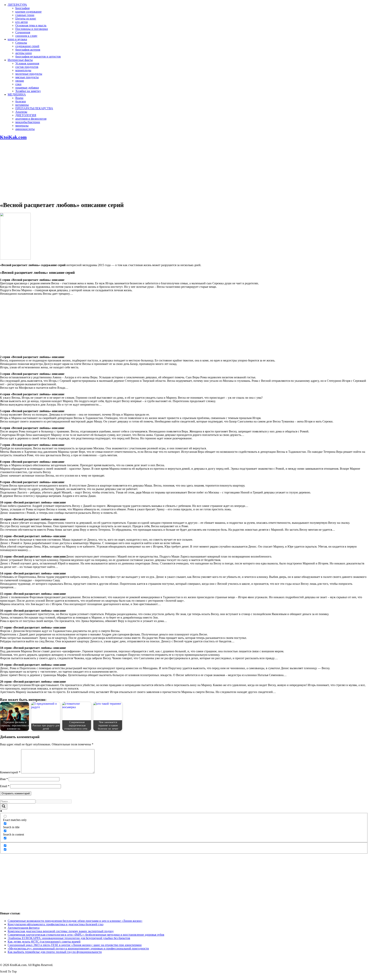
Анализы (21, 111)
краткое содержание (28, 11)
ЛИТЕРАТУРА (17, 4)
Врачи (19, 98)
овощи (19, 80)
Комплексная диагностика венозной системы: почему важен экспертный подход (60, 931)
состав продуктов (26, 66)
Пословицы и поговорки (31, 29)
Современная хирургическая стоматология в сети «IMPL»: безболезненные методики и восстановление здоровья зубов (86, 934)
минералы (22, 125)
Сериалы (21, 42)
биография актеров (27, 49)
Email (4, 786)
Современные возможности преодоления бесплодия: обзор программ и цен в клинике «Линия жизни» (75, 920)
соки (18, 84)
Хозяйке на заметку (28, 91)
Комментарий (10, 772)
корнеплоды (23, 70)
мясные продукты (27, 77)
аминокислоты (25, 129)
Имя (4, 779)
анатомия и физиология (30, 118)
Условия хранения (27, 63)
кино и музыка (17, 39)
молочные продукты (28, 73)
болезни (20, 101)
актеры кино (23, 53)
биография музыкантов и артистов (38, 56)
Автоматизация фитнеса (23, 927)
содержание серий (27, 46)
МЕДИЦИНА (17, 94)
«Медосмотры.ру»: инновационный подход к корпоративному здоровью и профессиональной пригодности (78, 948)
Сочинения (22, 32)
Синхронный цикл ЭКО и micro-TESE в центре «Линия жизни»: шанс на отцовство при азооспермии (75, 945)
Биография (22, 8)
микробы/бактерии (27, 122)
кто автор (21, 22)
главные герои (24, 15)
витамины (22, 104)
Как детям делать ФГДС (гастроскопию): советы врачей (44, 941)
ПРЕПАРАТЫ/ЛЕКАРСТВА (34, 108)
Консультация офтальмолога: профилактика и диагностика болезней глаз (55, 924)
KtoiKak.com (13, 137)
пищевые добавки (27, 87)
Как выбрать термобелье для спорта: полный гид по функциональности (55, 952)
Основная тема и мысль (30, 25)
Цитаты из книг (25, 18)
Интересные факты (20, 60)
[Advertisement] (184, 170)
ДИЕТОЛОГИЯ (25, 115)
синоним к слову (26, 35)
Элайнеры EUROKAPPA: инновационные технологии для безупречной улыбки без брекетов (69, 938)
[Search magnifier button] (3, 806)
